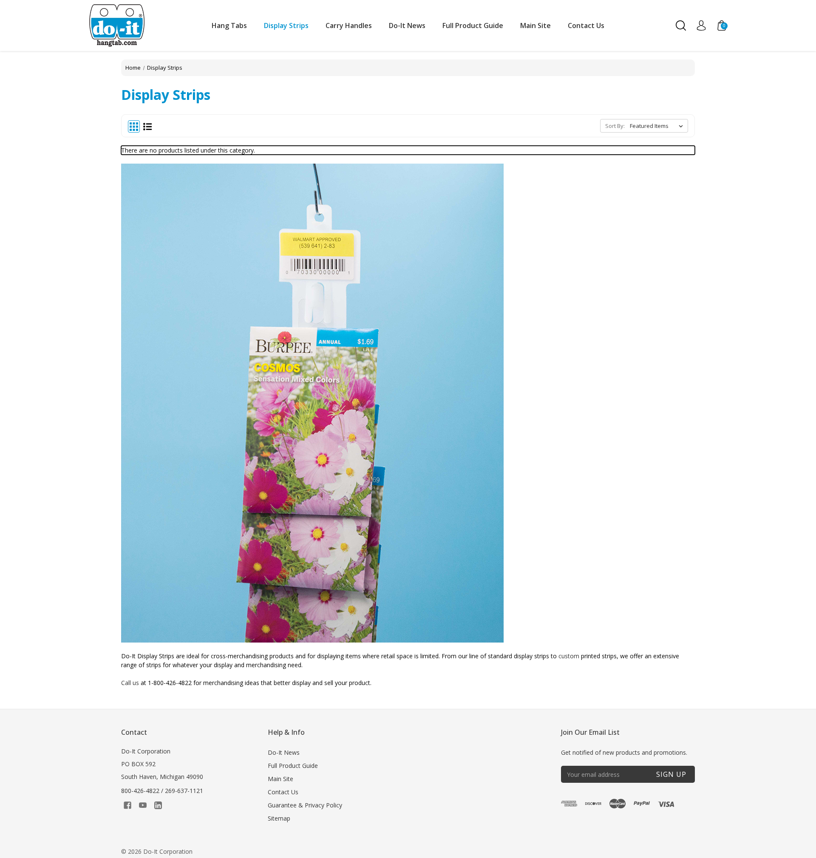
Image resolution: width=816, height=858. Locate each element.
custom (568, 656)
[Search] (681, 25)
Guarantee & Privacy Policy (305, 805)
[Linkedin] (158, 805)
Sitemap (279, 818)
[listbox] (658, 125)
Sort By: (615, 126)
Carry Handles (349, 25)
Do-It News (407, 25)
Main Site (535, 25)
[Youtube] (142, 805)
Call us (130, 683)
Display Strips (286, 25)
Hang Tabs (229, 25)
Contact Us (586, 25)
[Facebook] (127, 805)
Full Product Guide (472, 25)
